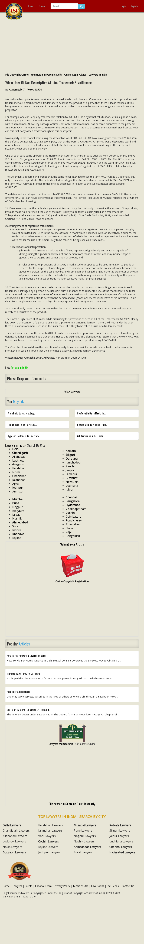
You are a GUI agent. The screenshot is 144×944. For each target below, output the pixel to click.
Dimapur (71, 474)
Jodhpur (17, 487)
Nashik (17, 518)
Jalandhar (18, 480)
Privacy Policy (62, 886)
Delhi (15, 449)
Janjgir (70, 470)
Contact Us (128, 886)
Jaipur (70, 489)
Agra (15, 484)
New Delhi (72, 482)
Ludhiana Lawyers (121, 841)
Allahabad (18, 457)
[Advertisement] (72, 46)
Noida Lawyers (12, 847)
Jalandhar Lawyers (50, 830)
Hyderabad (73, 505)
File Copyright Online (17, 74)
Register (135, 6)
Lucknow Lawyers (14, 841)
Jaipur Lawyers (119, 836)
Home (30, 6)
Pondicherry (74, 520)
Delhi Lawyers (12, 825)
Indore (16, 530)
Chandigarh (20, 453)
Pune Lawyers (83, 830)
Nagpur (17, 507)
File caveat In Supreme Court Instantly (72, 803)
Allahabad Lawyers (15, 836)
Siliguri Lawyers (119, 830)
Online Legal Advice (75, 74)
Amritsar (18, 491)
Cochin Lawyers (48, 841)
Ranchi (70, 466)
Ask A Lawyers (72, 391)
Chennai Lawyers (120, 847)
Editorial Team (43, 886)
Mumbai (17, 499)
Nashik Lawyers (84, 841)
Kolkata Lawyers (120, 825)
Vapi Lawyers (47, 836)
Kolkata (71, 451)
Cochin (70, 513)
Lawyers (17, 886)
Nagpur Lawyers (85, 836)
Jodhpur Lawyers (49, 852)
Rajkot (16, 538)
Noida (16, 472)
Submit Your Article (72, 543)
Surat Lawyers (83, 852)
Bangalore (73, 501)
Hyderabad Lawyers (122, 852)
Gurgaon (18, 464)
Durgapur (72, 458)
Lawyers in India (98, 74)
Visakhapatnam (76, 509)
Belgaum (18, 511)
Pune (15, 503)
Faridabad (18, 468)
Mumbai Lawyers (85, 825)
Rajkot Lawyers (48, 847)
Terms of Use (80, 886)
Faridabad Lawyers (50, 825)
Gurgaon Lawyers (14, 852)
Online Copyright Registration (72, 581)
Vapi (68, 532)
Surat (15, 526)
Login (123, 6)
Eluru (69, 528)
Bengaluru (73, 536)
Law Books (97, 886)
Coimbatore (73, 516)
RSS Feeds (113, 886)
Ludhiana (72, 486)
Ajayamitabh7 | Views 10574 (25, 89)
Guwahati (72, 478)
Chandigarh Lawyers (16, 830)
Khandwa (18, 534)
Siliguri (70, 455)
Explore (42, 6)
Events (28, 886)
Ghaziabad (19, 476)
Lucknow (18, 460)
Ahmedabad (20, 522)
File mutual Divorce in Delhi (46, 74)
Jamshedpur (74, 462)
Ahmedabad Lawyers (87, 847)
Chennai (71, 497)
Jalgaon (17, 515)
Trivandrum (73, 524)
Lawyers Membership (61, 743)
